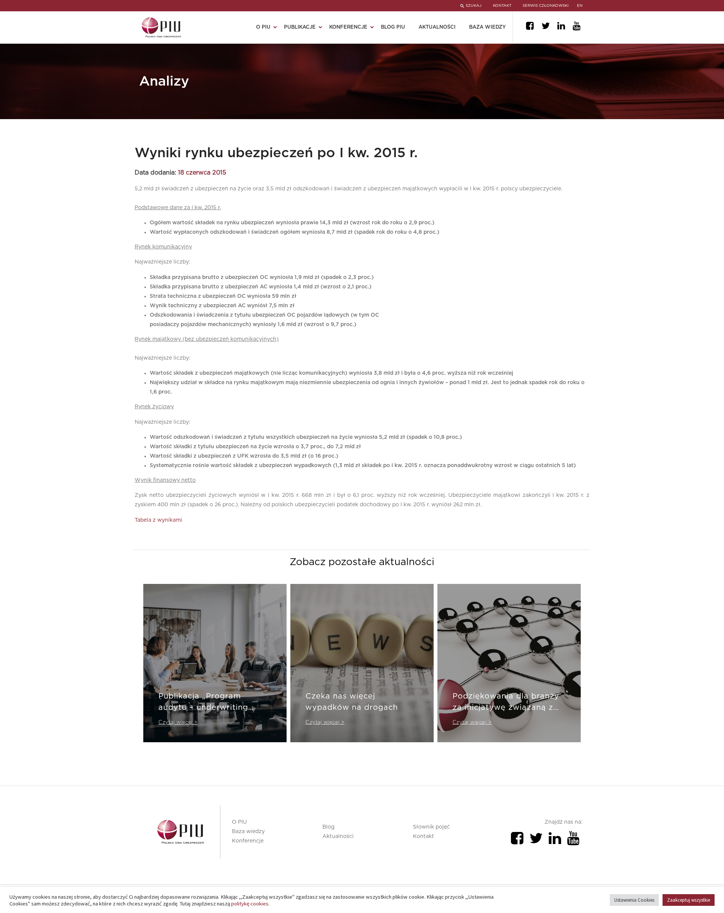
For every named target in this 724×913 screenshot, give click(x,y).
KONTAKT (502, 6)
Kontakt (423, 836)
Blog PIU (393, 27)
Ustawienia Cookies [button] (634, 900)
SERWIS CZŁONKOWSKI (546, 6)
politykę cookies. (250, 903)
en (580, 6)
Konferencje (248, 841)
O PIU (239, 822)
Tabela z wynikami (158, 520)
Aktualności (437, 27)
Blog (328, 827)
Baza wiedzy (487, 27)
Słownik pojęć (431, 827)
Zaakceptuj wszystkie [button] (688, 900)
